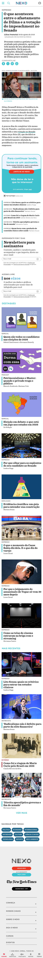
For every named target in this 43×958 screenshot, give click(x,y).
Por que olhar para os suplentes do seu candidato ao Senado (22, 464)
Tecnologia (8, 839)
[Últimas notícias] (30, 955)
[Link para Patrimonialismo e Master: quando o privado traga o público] (22, 360)
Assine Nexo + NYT (21, 888)
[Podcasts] (22, 955)
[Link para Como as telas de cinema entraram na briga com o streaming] (22, 615)
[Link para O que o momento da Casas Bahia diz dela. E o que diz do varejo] (22, 528)
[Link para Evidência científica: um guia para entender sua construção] (22, 486)
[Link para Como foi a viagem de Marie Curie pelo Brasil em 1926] (22, 746)
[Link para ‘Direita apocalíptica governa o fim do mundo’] (22, 785)
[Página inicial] (21, 3)
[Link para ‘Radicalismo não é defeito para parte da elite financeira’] (22, 706)
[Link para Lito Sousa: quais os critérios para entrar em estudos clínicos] (22, 664)
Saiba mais (19, 195)
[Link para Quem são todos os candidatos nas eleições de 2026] (22, 319)
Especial (5, 334)
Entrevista (8, 209)
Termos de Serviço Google (21, 264)
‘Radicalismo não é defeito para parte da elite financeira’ (22, 725)
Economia (17, 830)
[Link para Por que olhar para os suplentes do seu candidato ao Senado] (22, 445)
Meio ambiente (32, 839)
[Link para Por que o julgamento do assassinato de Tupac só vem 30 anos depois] (22, 571)
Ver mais (21, 813)
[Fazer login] (39, 3)
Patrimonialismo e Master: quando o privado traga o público (19, 381)
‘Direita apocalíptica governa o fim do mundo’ (22, 804)
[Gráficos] (12, 955)
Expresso (7, 202)
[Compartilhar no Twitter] (8, 63)
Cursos (9, 936)
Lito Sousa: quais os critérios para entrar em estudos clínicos (21, 685)
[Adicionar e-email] (37, 259)
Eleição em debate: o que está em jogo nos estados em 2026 (21, 423)
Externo (7, 215)
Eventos (10, 942)
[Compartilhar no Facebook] (3, 63)
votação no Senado (26, 132)
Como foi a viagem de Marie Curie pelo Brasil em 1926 (20, 764)
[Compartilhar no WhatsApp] (16, 63)
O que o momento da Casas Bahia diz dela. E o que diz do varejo (20, 548)
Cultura (18, 834)
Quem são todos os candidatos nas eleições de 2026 (21, 338)
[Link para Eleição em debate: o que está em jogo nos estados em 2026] (22, 404)
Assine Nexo (21, 868)
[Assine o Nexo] (4, 955)
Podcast (5, 375)
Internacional (31, 830)
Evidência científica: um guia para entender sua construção (21, 505)
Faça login (21, 874)
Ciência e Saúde (32, 834)
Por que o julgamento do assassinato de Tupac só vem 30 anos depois (22, 592)
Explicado (6, 501)
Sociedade (7, 834)
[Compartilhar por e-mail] (12, 63)
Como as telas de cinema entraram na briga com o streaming (18, 636)
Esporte (19, 839)
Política (6, 830)
